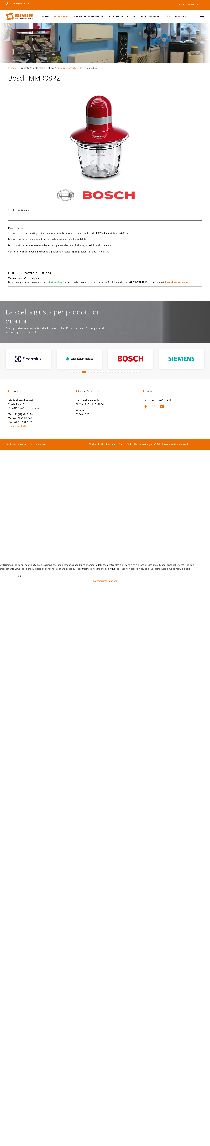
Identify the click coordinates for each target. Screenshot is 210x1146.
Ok (6, 576)
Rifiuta (21, 576)
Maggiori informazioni (105, 580)
